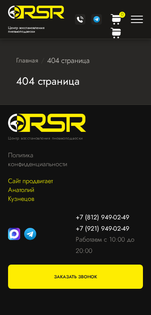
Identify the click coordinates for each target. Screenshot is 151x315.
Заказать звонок (75, 276)
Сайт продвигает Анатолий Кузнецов (30, 190)
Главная (27, 60)
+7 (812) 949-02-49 (102, 217)
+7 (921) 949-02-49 (102, 228)
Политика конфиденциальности (33, 160)
